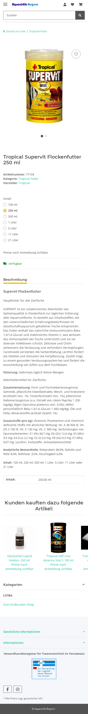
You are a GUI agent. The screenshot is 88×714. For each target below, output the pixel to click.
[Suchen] (80, 15)
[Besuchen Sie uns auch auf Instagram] (17, 689)
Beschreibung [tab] (15, 280)
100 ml (12, 205)
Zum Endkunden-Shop (18, 604)
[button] (65, 4)
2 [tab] (46, 136)
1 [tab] (42, 136)
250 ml (12, 210)
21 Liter (13, 240)
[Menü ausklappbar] (5, 2)
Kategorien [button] (12, 585)
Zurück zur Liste (15, 31)
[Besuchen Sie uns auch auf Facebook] (7, 689)
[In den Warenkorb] (6, 44)
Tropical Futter (28, 179)
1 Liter (12, 222)
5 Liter (12, 228)
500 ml (12, 216)
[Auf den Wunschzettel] (76, 54)
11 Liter (13, 234)
